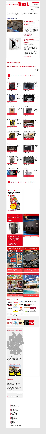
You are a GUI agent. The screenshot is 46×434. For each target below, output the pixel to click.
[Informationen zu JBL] (21, 308)
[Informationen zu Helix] (9, 308)
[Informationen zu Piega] (21, 311)
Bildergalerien (14, 410)
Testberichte (13, 13)
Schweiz (11, 356)
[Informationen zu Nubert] (15, 311)
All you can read (19, 14)
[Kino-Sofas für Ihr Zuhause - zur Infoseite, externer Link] (15, 28)
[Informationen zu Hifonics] (15, 308)
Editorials (13, 416)
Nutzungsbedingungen (16, 425)
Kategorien (30, 13)
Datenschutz (14, 421)
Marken (25, 13)
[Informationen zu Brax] (27, 302)
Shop (13, 14)
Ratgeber (9, 14)
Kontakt (13, 424)
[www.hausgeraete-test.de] (15, 326)
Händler (36, 13)
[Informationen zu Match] (27, 308)
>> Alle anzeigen (27, 35)
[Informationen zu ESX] (15, 305)
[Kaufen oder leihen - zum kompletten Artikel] (15, 48)
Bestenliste (20, 13)
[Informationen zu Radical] (27, 311)
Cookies (13, 422)
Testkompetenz (15, 406)
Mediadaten (14, 418)
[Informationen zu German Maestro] (27, 305)
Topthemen (14, 414)
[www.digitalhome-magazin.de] (9, 326)
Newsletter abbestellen (14, 396)
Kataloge (13, 412)
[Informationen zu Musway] (9, 311)
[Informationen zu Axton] (21, 302)
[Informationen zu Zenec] (27, 314)
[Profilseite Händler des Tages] (15, 375)
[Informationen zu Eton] (21, 305)
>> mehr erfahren (12, 210)
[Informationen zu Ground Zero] (32, 305)
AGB (12, 420)
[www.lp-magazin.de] (26, 326)
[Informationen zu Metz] (33, 308)
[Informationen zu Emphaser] (9, 305)
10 (30, 75)
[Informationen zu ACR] (9, 302)
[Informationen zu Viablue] (15, 314)
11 (32, 75)
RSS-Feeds (14, 413)
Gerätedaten (14, 409)
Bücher (13, 405)
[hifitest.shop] (31, 326)
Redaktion (13, 408)
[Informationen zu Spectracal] (33, 311)
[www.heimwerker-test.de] (21, 326)
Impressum (14, 417)
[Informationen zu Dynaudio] (33, 302)
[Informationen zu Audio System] (15, 302)
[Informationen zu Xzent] (21, 314)
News (8, 13)
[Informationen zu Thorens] (9, 314)
